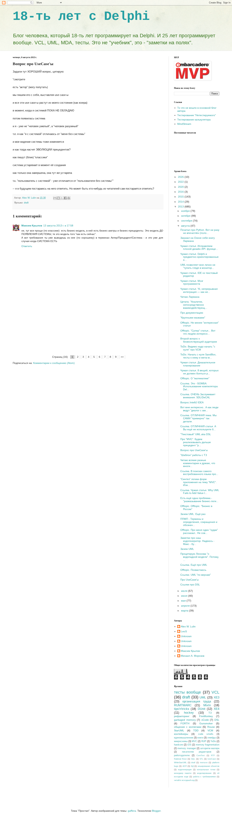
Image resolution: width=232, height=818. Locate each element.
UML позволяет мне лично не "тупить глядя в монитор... (197, 266)
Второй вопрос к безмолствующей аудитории (198, 340)
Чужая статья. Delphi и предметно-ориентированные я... (199, 257)
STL (201, 759)
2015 (181, 196)
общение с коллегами (187, 726)
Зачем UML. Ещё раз (192, 514)
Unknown (186, 636)
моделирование (204, 773)
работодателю (182, 755)
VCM (210, 730)
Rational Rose (180, 759)
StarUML (179, 730)
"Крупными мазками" (192, 317)
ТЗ (210, 712)
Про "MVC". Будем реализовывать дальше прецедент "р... (195, 442)
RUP (203, 741)
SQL (193, 759)
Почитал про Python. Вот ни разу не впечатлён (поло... (199, 231)
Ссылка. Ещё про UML (193, 564)
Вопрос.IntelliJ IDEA (192, 402)
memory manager (186, 748)
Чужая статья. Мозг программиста (191, 282)
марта (185, 610)
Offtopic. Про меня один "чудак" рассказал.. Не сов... (199, 531)
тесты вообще (187, 692)
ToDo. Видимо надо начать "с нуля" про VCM (197, 348)
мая (184, 600)
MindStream (184, 123)
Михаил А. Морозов (192, 655)
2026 (181, 176)
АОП (185, 766)
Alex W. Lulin (188, 626)
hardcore (178, 744)
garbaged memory (185, 719)
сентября (187, 220)
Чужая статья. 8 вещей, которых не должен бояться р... (199, 372)
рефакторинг (181, 716)
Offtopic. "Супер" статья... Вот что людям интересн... (197, 332)
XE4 (216, 709)
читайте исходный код (184, 780)
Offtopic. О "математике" (194, 378)
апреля (185, 605)
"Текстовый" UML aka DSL (195, 434)
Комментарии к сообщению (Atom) (54, 363)
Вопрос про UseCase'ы (194, 450)
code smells (205, 734)
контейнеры (181, 733)
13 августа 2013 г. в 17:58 (58, 225)
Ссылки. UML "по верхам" (195, 574)
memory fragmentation (207, 744)
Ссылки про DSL (190, 584)
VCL (215, 692)
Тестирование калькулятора (194, 119)
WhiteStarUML (180, 762)
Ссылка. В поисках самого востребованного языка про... (199, 473)
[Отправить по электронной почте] (55, 198)
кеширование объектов (208, 766)
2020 (181, 186)
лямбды (211, 737)
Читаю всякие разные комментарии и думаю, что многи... (197, 463)
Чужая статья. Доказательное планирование (197, 364)
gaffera (132, 810)
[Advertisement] (88, 327)
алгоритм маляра (209, 748)
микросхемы (181, 741)
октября (186, 215)
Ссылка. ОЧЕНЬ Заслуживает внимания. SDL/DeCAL (197, 396)
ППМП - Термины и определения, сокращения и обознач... (198, 521)
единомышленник (183, 737)
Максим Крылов (31, 225)
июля (184, 590)
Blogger (156, 810)
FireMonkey (206, 716)
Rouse (211, 726)
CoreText (200, 755)
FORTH (185, 723)
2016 (181, 191)
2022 (181, 181)
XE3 (216, 697)
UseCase (212, 759)
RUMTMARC (183, 705)
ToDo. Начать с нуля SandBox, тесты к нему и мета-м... (198, 356)
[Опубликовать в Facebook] (65, 198)
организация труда (196, 701)
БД (192, 766)
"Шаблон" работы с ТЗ (193, 455)
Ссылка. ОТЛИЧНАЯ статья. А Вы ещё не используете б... (198, 428)
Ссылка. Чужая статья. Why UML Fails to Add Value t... (199, 492)
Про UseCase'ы (189, 579)
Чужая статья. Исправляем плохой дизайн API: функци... (199, 247)
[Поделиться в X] (62, 198)
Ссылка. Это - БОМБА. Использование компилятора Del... (199, 386)
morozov (204, 762)
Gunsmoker (206, 723)
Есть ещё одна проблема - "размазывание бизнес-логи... (199, 500)
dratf (193, 762)
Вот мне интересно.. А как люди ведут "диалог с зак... (199, 409)
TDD (195, 730)
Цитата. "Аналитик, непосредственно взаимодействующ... (193, 304)
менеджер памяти (182, 773)
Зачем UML (187, 548)
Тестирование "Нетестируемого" (196, 115)
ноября (185, 210)
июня (184, 595)
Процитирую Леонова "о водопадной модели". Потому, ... (199, 556)
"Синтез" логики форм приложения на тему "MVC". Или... (198, 482)
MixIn (207, 705)
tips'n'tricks (181, 709)
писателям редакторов (197, 752)
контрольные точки (206, 769)
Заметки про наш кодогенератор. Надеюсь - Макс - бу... (197, 540)
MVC (194, 741)
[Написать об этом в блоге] (58, 198)
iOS (189, 744)
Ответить (26, 246)
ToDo (213, 741)
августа (185, 225)
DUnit (201, 709)
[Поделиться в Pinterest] (69, 198)
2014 (181, 201)
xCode (205, 719)
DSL (216, 719)
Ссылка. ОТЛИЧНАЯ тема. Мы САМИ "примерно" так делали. (198, 418)
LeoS (184, 631)
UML (203, 697)
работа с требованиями (204, 776)
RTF (213, 755)
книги (200, 737)
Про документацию (191, 312)
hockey (189, 712)
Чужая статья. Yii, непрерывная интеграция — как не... (199, 290)
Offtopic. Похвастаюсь (193, 569)
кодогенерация (185, 769)
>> (122, 356)
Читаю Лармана (189, 296)
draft (26, 202)
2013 (181, 206)
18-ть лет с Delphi (81, 16)
